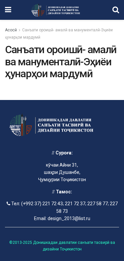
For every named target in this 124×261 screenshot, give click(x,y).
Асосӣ (11, 30)
